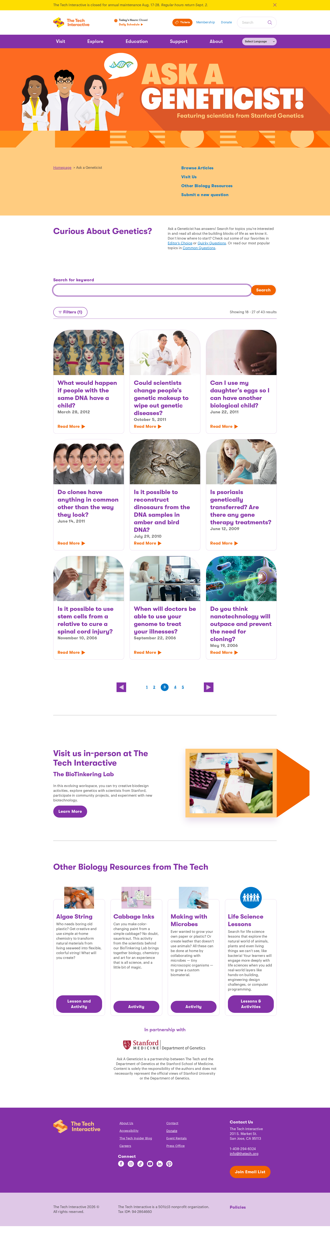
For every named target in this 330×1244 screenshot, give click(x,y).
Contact (172, 1123)
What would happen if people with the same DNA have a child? (87, 394)
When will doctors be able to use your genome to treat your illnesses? (165, 620)
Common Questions (199, 248)
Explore (95, 41)
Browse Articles (197, 168)
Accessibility (129, 1130)
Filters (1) (72, 312)
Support (179, 41)
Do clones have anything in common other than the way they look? (88, 503)
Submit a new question (205, 194)
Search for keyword (73, 280)
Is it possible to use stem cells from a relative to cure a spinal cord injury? (85, 620)
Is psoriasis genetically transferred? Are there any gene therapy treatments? (240, 507)
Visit (60, 41)
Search (263, 290)
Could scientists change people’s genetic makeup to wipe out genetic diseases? (161, 398)
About (216, 41)
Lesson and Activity (79, 1004)
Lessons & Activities (251, 1004)
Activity (136, 1006)
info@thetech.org (244, 1154)
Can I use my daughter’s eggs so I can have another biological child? (240, 394)
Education (137, 41)
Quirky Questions (212, 243)
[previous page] (121, 687)
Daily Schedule (129, 24)
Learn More (70, 811)
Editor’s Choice (180, 243)
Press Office (175, 1145)
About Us (126, 1123)
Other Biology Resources (207, 185)
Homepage (62, 167)
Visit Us (189, 176)
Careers (125, 1145)
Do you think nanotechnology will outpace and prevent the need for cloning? (241, 624)
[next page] (208, 687)
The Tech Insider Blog (135, 1138)
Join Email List (250, 1171)
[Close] (274, 5)
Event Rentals (176, 1138)
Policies (238, 1207)
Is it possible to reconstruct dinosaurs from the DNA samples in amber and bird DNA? (162, 511)
